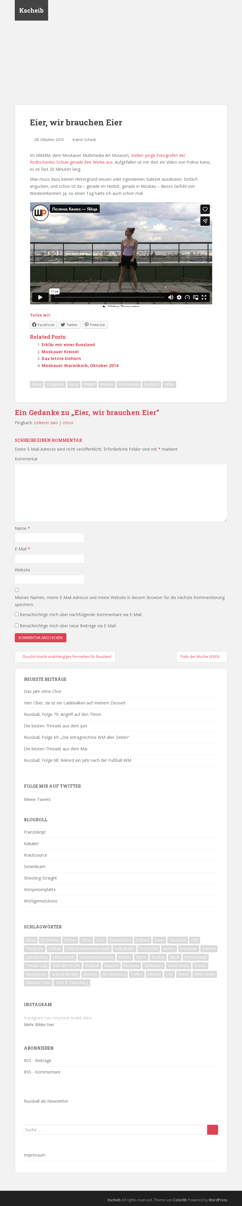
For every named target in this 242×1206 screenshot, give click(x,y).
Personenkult (196, 957)
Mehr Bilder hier (39, 1024)
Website (22, 570)
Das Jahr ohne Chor (42, 691)
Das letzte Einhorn (61, 358)
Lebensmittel (63, 957)
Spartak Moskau (65, 974)
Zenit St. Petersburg (71, 982)
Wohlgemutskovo (41, 901)
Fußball (55, 948)
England (142, 940)
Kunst (74, 384)
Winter (183, 974)
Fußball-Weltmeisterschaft (87, 948)
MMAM (89, 384)
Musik (174, 957)
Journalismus (37, 957)
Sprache (90, 974)
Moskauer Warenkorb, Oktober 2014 (80, 365)
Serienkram (34, 866)
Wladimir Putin (38, 982)
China (86, 940)
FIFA (194, 940)
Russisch (111, 965)
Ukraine (154, 974)
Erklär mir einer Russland (68, 344)
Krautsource (35, 855)
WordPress (218, 1199)
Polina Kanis (129, 384)
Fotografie (55, 384)
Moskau (106, 384)
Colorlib (180, 1199)
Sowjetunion (36, 974)
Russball (92, 965)
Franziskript (35, 832)
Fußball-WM (124, 948)
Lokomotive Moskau (96, 957)
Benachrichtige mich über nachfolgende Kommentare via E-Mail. (81, 614)
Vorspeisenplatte (40, 889)
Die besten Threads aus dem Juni (55, 726)
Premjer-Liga (36, 965)
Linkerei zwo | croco (53, 422)
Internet (208, 948)
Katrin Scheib (84, 139)
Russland (151, 384)
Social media (178, 965)
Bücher (70, 940)
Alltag (36, 384)
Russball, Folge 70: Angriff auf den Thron (62, 714)
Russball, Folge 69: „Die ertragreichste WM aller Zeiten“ (76, 737)
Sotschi (200, 965)
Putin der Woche (66, 965)
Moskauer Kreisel (60, 351)
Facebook (177, 940)
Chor (100, 940)
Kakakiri (31, 843)
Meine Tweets (37, 799)
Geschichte (149, 948)
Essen (159, 940)
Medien (125, 957)
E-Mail (22, 549)
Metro (141, 957)
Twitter (137, 974)
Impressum (34, 1155)
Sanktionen (153, 965)
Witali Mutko (204, 974)
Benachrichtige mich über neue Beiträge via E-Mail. (68, 625)
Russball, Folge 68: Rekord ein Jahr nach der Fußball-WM (77, 760)
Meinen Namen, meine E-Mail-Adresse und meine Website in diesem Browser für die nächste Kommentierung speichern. (120, 601)
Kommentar (26, 459)
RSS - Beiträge (37, 1060)
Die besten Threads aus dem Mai (55, 749)
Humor (169, 948)
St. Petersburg (114, 974)
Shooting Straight (40, 878)
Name (22, 528)
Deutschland (120, 940)
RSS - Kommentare (42, 1072)
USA (169, 974)
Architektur (50, 940)
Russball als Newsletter (46, 1101)
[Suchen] (212, 1130)
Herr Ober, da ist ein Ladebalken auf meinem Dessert (75, 703)
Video (169, 384)
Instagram (188, 948)
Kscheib (31, 10)
